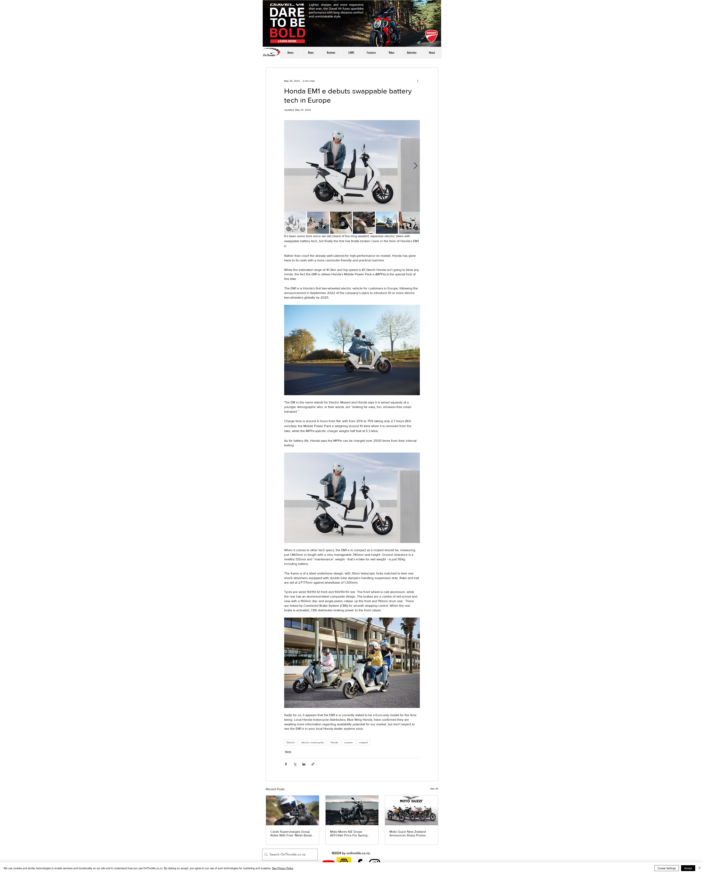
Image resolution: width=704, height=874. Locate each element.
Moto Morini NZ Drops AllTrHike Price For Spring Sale (348, 833)
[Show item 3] (341, 223)
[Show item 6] (410, 223)
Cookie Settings (667, 868)
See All (434, 788)
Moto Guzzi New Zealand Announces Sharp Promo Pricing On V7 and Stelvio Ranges (407, 833)
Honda (334, 742)
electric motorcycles (312, 742)
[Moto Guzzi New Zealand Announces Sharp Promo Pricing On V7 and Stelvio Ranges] (411, 810)
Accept (688, 868)
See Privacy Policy (282, 868)
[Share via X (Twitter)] (295, 764)
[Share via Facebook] (286, 764)
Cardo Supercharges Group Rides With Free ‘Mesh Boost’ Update (291, 833)
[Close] (699, 868)
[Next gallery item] (415, 165)
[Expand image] (352, 166)
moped (363, 742)
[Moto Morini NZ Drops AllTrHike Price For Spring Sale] (352, 810)
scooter (348, 742)
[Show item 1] (295, 223)
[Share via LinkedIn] (304, 764)
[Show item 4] (364, 223)
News (288, 751)
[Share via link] (313, 764)
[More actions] (417, 81)
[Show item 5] (387, 223)
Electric (291, 742)
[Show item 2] (318, 223)
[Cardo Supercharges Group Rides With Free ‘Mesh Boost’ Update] (292, 810)
